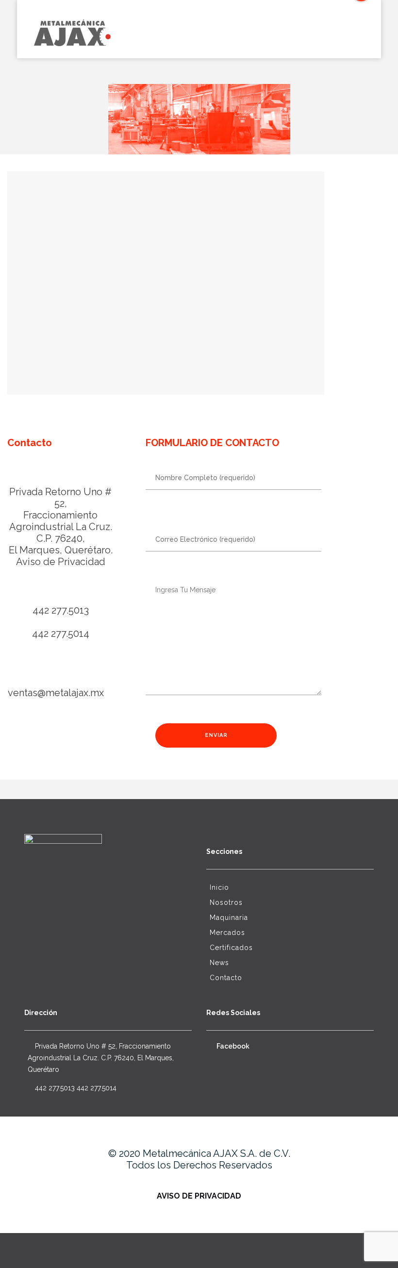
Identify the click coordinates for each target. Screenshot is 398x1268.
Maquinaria (229, 917)
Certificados (231, 947)
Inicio (219, 887)
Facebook (232, 1046)
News (219, 963)
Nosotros (226, 902)
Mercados (227, 932)
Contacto (226, 978)
